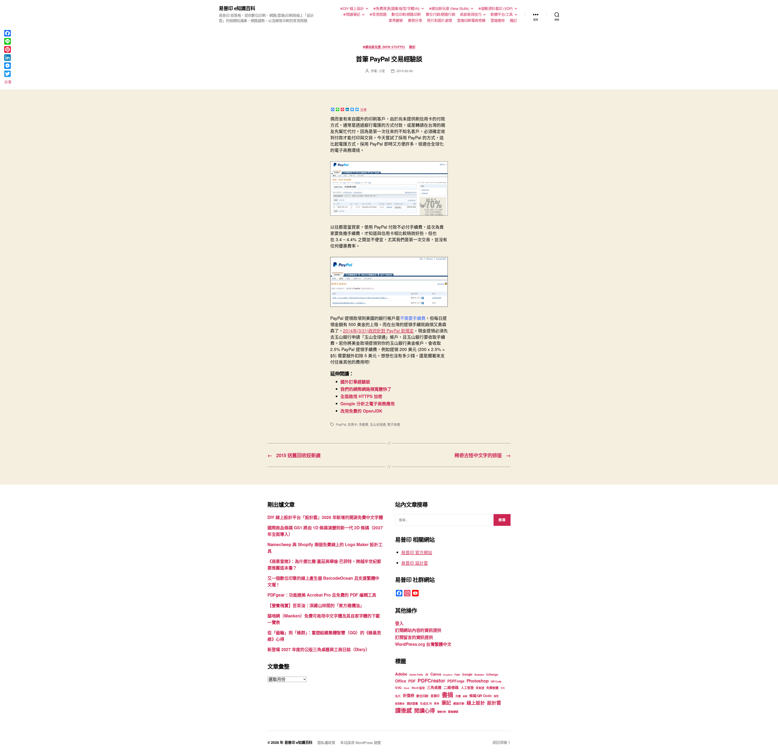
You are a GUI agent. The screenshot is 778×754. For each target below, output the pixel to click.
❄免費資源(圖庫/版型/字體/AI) (396, 8)
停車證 (480, 688)
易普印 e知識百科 (237, 8)
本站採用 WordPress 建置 (360, 742)
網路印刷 (458, 703)
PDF (411, 681)
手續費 (363, 424)
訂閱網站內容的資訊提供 (418, 630)
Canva (435, 674)
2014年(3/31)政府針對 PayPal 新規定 (378, 330)
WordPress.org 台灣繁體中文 (423, 644)
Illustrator (479, 674)
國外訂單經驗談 (355, 382)
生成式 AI (426, 703)
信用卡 (352, 424)
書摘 (447, 694)
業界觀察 (396, 20)
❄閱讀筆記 (351, 14)
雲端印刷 (441, 711)
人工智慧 (467, 687)
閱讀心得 (424, 710)
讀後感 (403, 710)
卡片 (502, 688)
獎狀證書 (412, 703)
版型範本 (400, 703)
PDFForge (455, 681)
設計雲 (494, 702)
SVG (398, 687)
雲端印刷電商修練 (471, 20)
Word (406, 688)
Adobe (401, 674)
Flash (457, 674)
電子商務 (393, 424)
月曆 (458, 696)
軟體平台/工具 (502, 14)
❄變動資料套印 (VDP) (495, 8)
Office (400, 681)
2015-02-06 (404, 70)
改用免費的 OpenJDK (361, 411)
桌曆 (465, 696)
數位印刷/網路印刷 (406, 14)
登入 (399, 623)
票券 (436, 703)
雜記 (513, 20)
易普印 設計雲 (414, 563)
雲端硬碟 (453, 711)
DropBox (447, 674)
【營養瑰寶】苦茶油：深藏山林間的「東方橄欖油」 (315, 605)
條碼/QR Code (480, 695)
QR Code (496, 681)
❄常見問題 (378, 14)
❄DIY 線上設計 (352, 8)
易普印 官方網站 (416, 552)
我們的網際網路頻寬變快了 (365, 389)
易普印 (435, 696)
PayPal (341, 424)
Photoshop (478, 681)
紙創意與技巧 (470, 14)
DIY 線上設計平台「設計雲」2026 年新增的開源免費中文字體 (325, 517)
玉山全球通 (378, 424)
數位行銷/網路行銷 (440, 14)
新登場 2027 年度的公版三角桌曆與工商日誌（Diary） (318, 649)
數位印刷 (422, 696)
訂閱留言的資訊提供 (414, 637)
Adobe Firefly (416, 674)
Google (467, 674)
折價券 (408, 695)
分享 (363, 109)
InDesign (492, 674)
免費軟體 (492, 688)
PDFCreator (431, 680)
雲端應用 (498, 20)
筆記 (446, 702)
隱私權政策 (326, 742)
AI (426, 674)
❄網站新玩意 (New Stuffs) (449, 8)
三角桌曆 (434, 687)
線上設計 (476, 702)
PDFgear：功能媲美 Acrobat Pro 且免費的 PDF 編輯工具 (321, 595)
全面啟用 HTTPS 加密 (361, 396)
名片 (398, 696)
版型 (496, 696)
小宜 (382, 70)
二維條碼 (451, 687)
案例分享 (415, 20)
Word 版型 (418, 688)
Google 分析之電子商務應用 (367, 403)
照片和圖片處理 (439, 20)
